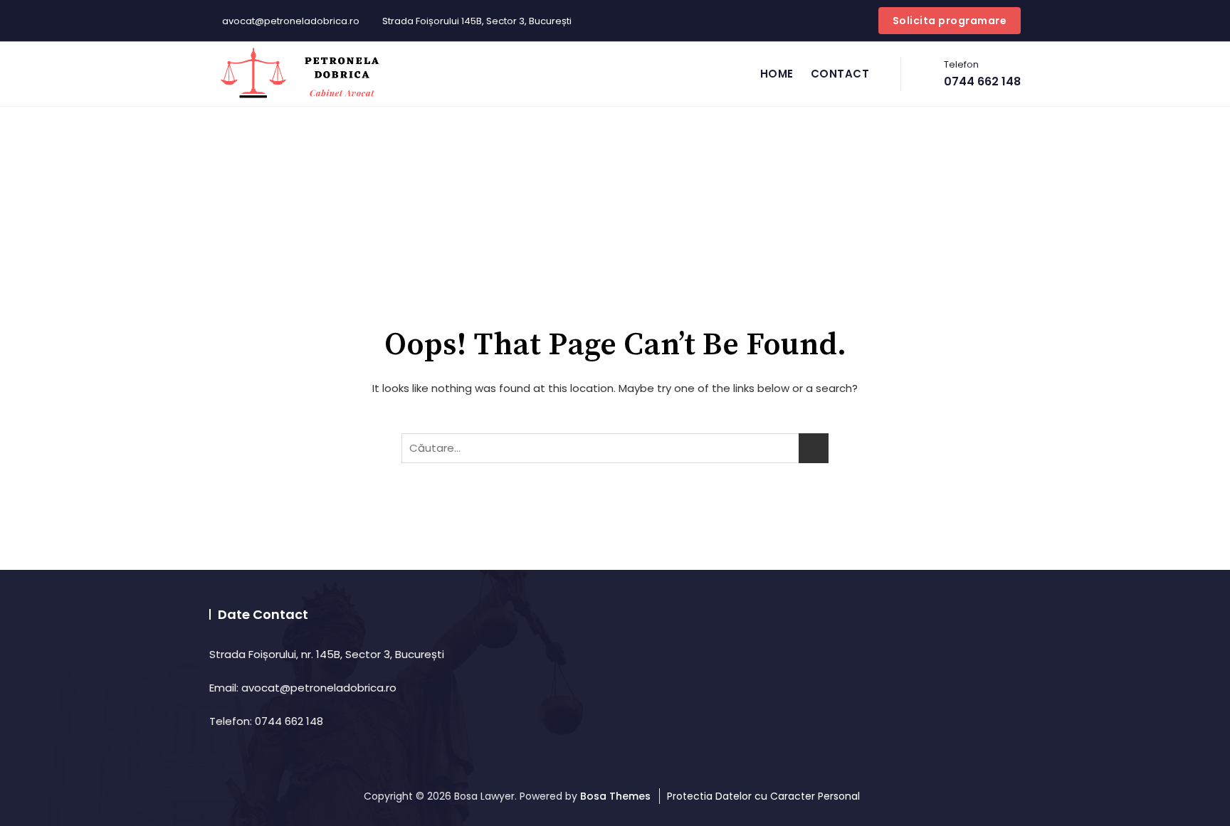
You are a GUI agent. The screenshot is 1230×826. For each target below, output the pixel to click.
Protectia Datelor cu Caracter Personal (763, 796)
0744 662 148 (982, 74)
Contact (840, 73)
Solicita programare (950, 21)
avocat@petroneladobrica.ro (289, 21)
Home (777, 73)
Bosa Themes (615, 796)
